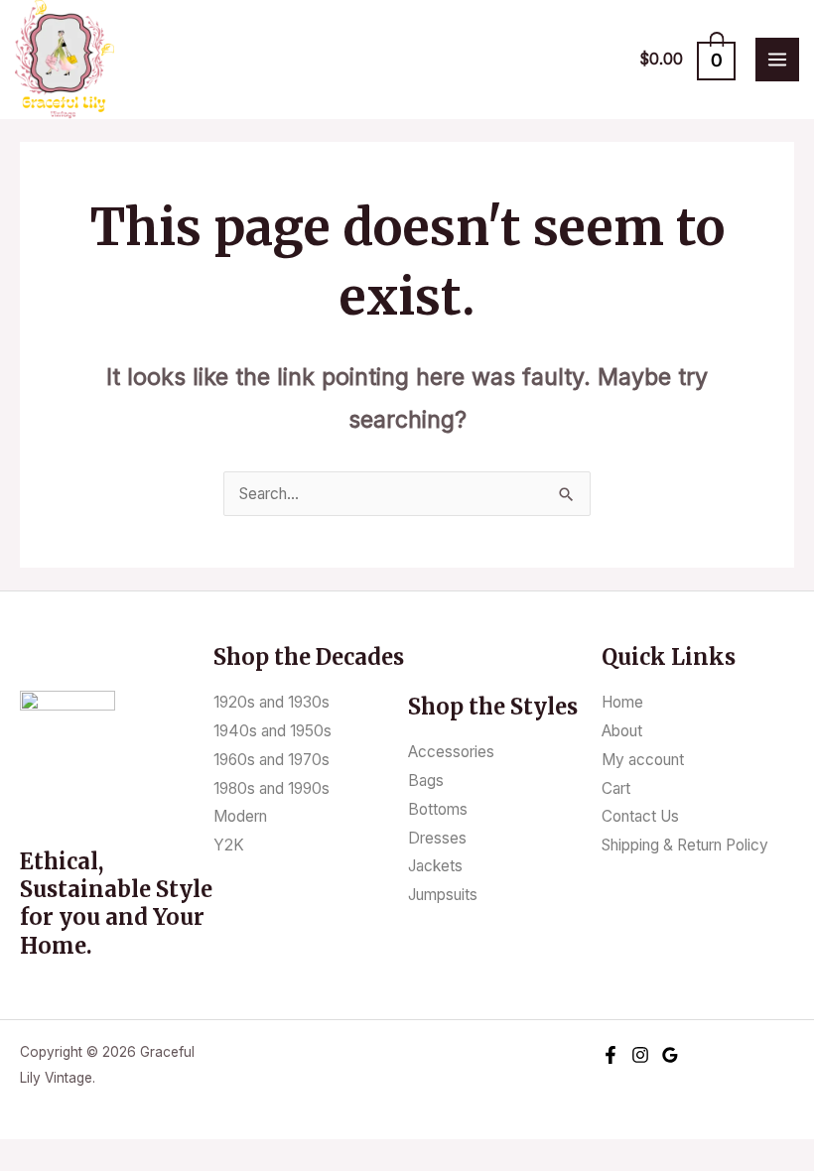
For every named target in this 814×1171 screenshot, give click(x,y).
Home (622, 702)
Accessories (451, 751)
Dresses (437, 838)
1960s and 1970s (271, 759)
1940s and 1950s (272, 730)
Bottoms (438, 809)
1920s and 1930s (271, 702)
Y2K (228, 845)
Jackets (435, 865)
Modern (240, 816)
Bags (426, 780)
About (622, 730)
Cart (616, 788)
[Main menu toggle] (777, 59)
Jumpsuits (442, 894)
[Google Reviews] (670, 1055)
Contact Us (640, 816)
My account (643, 759)
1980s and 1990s (271, 788)
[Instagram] (640, 1055)
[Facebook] (610, 1055)
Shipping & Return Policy (685, 845)
